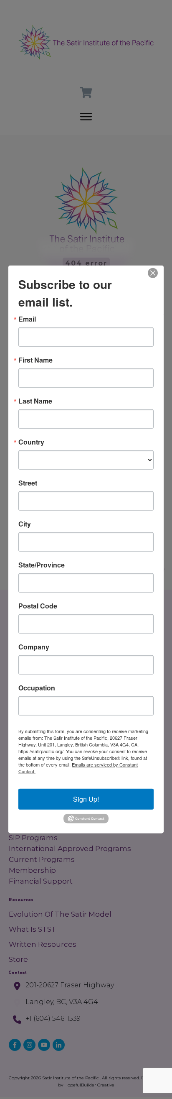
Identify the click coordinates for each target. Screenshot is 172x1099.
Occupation (36, 688)
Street (27, 483)
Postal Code (37, 606)
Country (31, 442)
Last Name (35, 401)
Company (33, 647)
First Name (35, 360)
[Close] (152, 273)
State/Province (41, 565)
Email (27, 319)
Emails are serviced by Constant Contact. (78, 767)
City (24, 524)
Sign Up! (86, 799)
